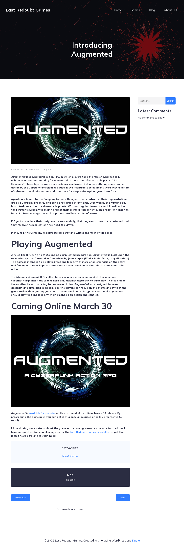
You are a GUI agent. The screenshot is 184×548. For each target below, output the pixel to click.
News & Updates (70, 456)
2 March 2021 (33, 169)
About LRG (171, 10)
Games (135, 10)
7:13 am (48, 169)
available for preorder (42, 413)
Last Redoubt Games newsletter (90, 432)
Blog (152, 10)
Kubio (136, 540)
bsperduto (17, 169)
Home (118, 10)
